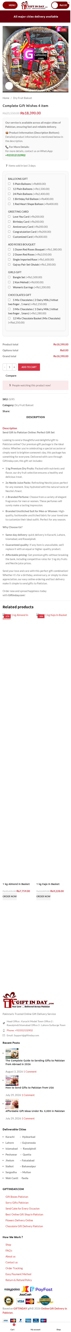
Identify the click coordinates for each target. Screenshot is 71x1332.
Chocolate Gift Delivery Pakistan (24, 1226)
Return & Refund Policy (19, 1279)
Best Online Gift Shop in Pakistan (24, 1214)
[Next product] (66, 98)
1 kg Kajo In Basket (47, 884)
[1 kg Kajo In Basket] (52, 743)
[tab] (35, 417)
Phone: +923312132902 (20, 1030)
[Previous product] (58, 98)
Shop (8, 1244)
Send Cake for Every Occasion (22, 1208)
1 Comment (30, 1071)
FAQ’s (9, 1250)
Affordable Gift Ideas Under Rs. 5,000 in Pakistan (35, 1111)
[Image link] (28, 999)
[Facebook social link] (12, 411)
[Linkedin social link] (24, 411)
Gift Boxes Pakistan (17, 1196)
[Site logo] (34, 4)
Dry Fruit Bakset (22, 97)
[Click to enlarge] (9, 86)
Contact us (12, 1262)
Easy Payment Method (18, 1274)
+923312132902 (15, 155)
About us (11, 1256)
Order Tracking (14, 1268)
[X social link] (16, 411)
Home (6, 97)
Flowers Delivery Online (19, 1220)
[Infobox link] (33, 915)
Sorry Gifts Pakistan (17, 1202)
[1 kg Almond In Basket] (19, 743)
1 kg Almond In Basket (16, 884)
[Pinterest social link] (20, 411)
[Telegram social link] (29, 411)
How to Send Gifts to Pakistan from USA (30, 1087)
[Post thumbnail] (12, 1053)
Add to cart (29, 367)
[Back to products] (62, 98)
